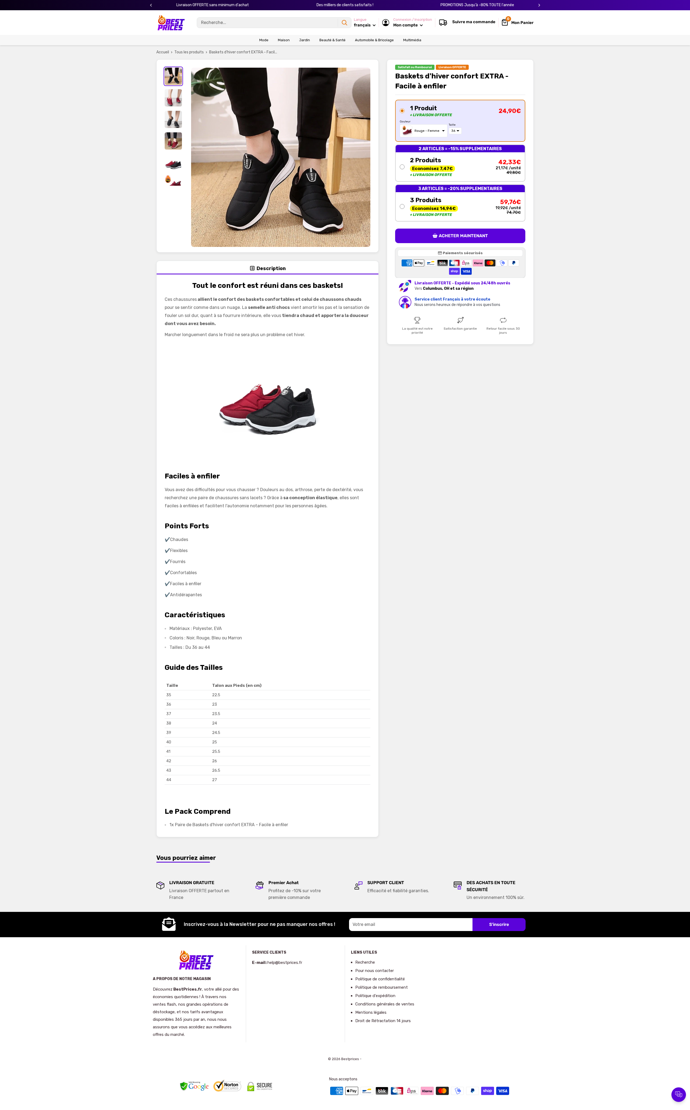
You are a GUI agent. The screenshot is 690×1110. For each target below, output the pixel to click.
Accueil (162, 52)
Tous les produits (189, 52)
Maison (284, 40)
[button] (460, 121)
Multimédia (412, 40)
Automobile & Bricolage (374, 40)
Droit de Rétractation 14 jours (383, 1020)
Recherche (365, 962)
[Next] (539, 5)
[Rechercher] (344, 23)
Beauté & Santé (332, 40)
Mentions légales (371, 1012)
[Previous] (151, 5)
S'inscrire (499, 924)
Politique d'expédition (375, 995)
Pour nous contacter (374, 970)
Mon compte (406, 25)
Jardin (304, 40)
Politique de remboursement (381, 987)
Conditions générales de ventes (384, 1004)
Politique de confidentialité (380, 979)
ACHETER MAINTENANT (463, 235)
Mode (263, 40)
